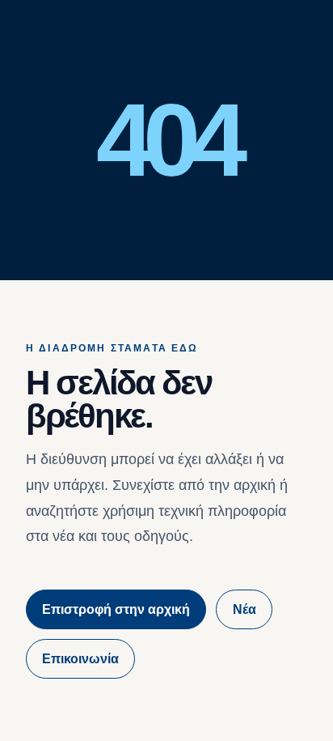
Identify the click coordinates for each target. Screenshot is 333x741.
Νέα (244, 609)
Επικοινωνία (80, 659)
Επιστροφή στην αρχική (116, 609)
